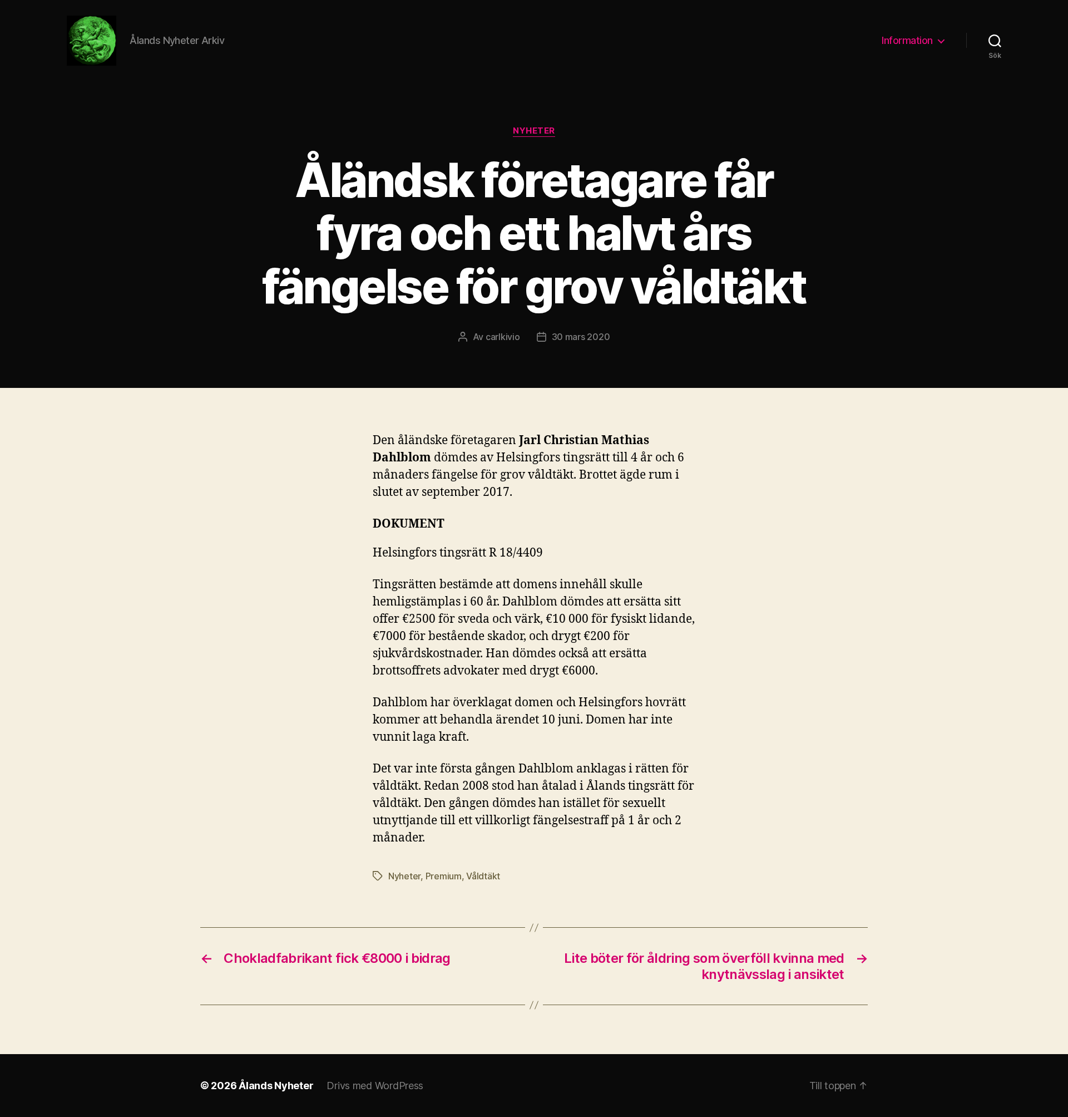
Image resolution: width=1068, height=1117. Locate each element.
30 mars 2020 (581, 336)
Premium (444, 876)
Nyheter (534, 131)
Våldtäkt (483, 876)
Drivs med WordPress (375, 1085)
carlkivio (503, 336)
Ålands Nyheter (276, 1085)
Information (907, 40)
